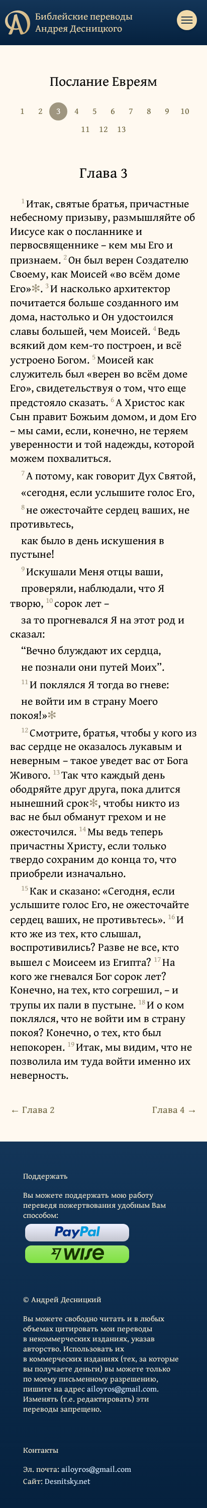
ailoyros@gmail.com (122, 1389)
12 (103, 129)
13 (121, 129)
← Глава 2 (32, 1109)
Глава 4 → (174, 1109)
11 (85, 129)
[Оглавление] (187, 20)
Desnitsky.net (67, 1481)
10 (184, 110)
